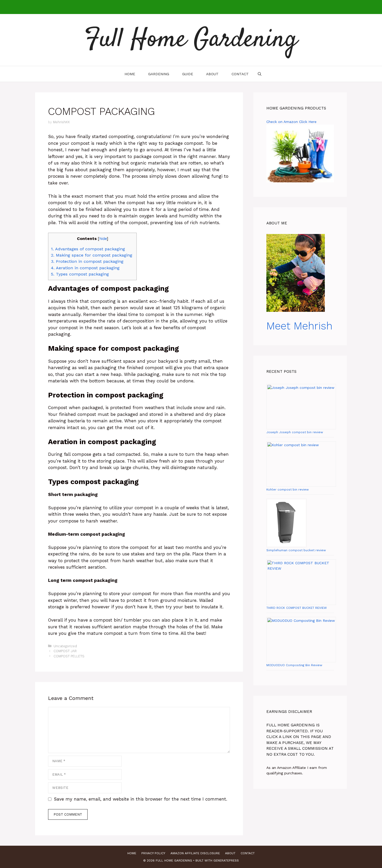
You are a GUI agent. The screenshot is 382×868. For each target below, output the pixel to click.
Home (129, 74)
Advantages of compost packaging (89, 248)
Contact (240, 74)
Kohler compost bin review (287, 489)
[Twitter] (206, 7)
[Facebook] (173, 7)
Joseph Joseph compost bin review (294, 432)
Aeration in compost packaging (86, 267)
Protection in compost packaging (88, 261)
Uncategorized (65, 646)
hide (103, 238)
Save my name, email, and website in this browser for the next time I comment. (140, 799)
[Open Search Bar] (259, 74)
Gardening (158, 74)
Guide (187, 74)
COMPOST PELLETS (69, 656)
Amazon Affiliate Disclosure (195, 853)
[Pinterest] (195, 7)
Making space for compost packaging (92, 255)
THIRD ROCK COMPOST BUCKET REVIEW (296, 608)
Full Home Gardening (191, 40)
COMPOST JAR (65, 651)
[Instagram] (184, 7)
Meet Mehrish (299, 326)
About (212, 74)
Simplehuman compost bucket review (296, 550)
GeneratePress (226, 860)
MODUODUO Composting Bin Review (294, 665)
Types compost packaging (80, 274)
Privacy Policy (153, 853)
